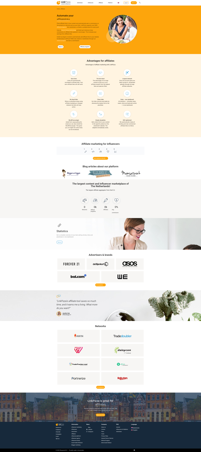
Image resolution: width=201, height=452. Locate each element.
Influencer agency (75, 438)
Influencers (90, 2)
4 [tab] (106, 149)
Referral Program (105, 440)
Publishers (58, 429)
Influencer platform (76, 436)
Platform (110, 2)
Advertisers (80, 2)
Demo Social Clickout (106, 442)
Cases (102, 433)
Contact (103, 429)
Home (58, 8)
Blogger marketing (75, 445)
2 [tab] (91, 149)
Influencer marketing (76, 427)
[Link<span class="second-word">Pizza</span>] (58, 3)
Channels (58, 431)
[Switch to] (118, 3)
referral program (61, 40)
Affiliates (101, 2)
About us (103, 427)
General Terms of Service (107, 438)
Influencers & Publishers (122, 429)
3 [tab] (99, 149)
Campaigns (58, 434)
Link (65, 2)
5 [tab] (114, 149)
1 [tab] (84, 149)
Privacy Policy (104, 436)
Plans (102, 431)
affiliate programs (62, 27)
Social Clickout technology (68, 30)
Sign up (57, 438)
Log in (57, 436)
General (118, 427)
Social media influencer (77, 442)
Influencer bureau (75, 440)
